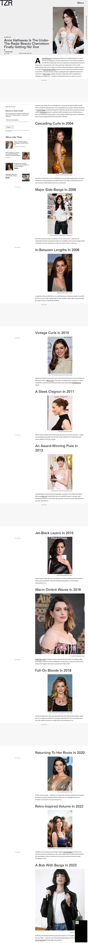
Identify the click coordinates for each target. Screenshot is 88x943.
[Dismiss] (86, 921)
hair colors (46, 74)
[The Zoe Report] (6, 3)
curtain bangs (41, 110)
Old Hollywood (76, 383)
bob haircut (43, 112)
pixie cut (44, 496)
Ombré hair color (40, 659)
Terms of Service (26, 130)
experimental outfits (49, 69)
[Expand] (76, 921)
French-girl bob (40, 940)
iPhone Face (50, 380)
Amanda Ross (9, 51)
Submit (8, 127)
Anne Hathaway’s (46, 58)
